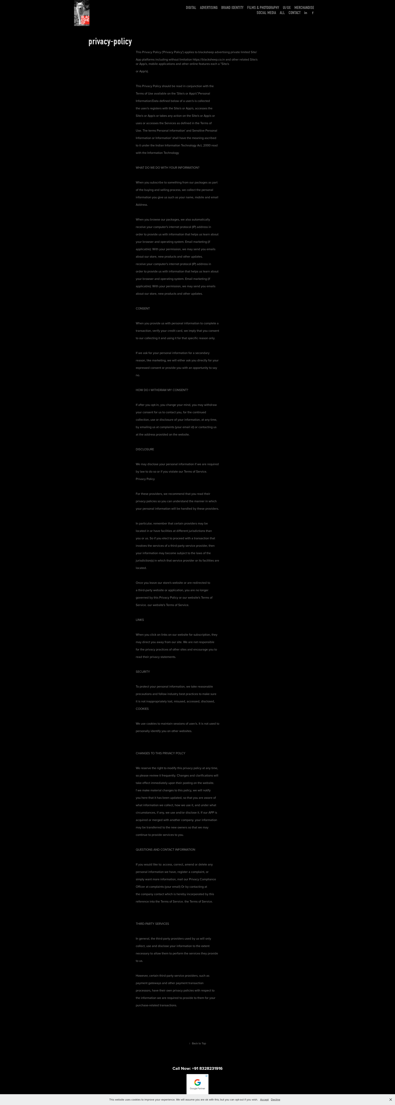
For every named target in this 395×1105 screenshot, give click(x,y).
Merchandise (304, 7)
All (282, 12)
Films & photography (263, 7)
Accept (264, 1099)
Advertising (209, 7)
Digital (191, 7)
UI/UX (287, 7)
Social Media (266, 12)
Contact (295, 12)
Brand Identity (232, 7)
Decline (275, 1099)
